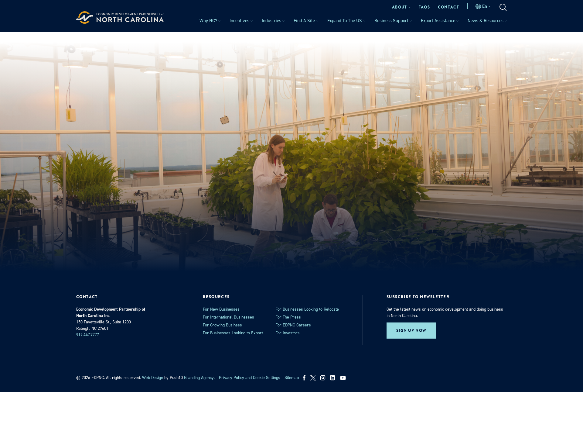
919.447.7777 (87, 335)
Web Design (152, 378)
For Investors (287, 333)
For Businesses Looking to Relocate (307, 309)
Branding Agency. (199, 378)
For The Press (288, 317)
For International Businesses (228, 317)
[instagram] (323, 378)
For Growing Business (222, 325)
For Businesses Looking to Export (233, 333)
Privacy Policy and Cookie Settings (249, 378)
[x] (313, 378)
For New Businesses (221, 309)
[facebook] (304, 378)
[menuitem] (401, 7)
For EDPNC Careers (293, 325)
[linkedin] (332, 378)
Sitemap (292, 378)
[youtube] (343, 378)
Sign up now (411, 330)
